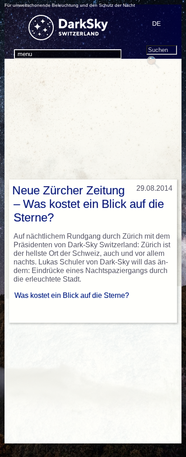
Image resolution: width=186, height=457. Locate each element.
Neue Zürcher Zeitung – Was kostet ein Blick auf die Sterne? (88, 204)
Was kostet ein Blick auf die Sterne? (71, 295)
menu (25, 54)
